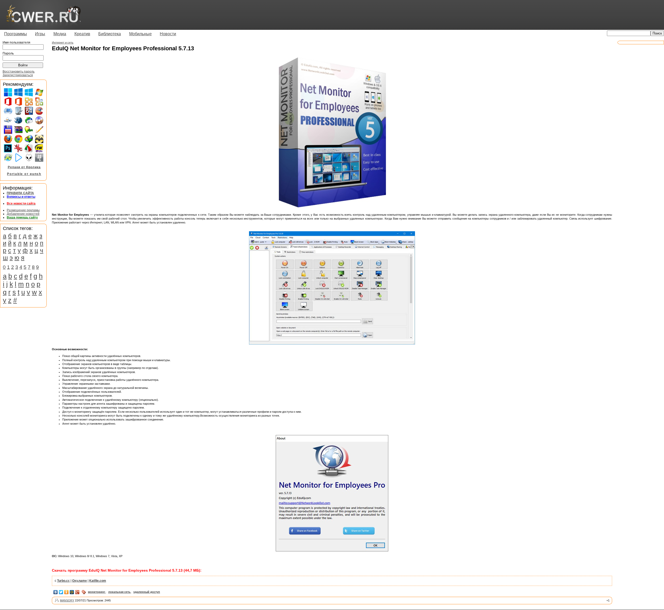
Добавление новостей (23, 214)
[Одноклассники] (66, 592)
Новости (168, 34)
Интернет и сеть (62, 42)
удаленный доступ (146, 591)
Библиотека (109, 34)
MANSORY (67, 600)
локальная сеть (119, 591)
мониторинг (96, 591)
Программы (15, 34)
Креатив (82, 34)
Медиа (59, 34)
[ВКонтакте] (55, 592)
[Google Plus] (77, 592)
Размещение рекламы (23, 210)
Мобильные (140, 34)
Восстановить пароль (18, 71)
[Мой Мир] (72, 592)
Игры (40, 34)
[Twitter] (61, 592)
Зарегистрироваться (18, 75)
